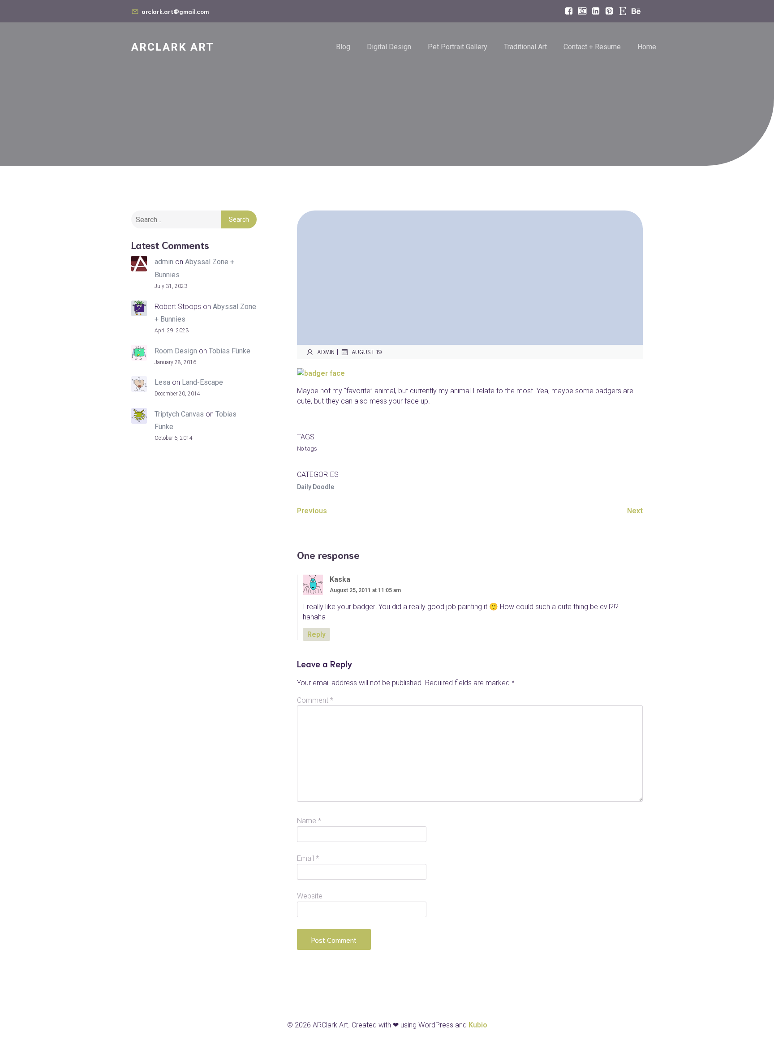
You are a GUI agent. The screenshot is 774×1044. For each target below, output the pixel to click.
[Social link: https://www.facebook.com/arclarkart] (569, 11)
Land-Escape (202, 382)
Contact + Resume (592, 47)
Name (309, 820)
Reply (316, 634)
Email (308, 858)
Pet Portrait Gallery (457, 47)
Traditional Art (525, 47)
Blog (343, 47)
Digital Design (389, 47)
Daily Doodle (315, 486)
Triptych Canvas (179, 414)
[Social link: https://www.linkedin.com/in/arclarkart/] (595, 11)
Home (646, 47)
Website (309, 896)
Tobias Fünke (229, 351)
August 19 (367, 352)
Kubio (478, 1025)
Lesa (162, 382)
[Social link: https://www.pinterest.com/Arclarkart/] (609, 11)
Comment (315, 700)
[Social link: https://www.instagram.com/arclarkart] (582, 11)
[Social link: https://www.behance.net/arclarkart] (636, 11)
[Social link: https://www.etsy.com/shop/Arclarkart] (622, 11)
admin (164, 262)
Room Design (176, 351)
